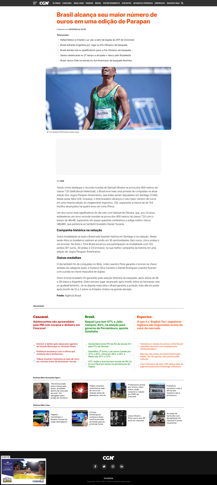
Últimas (56, 3)
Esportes (126, 3)
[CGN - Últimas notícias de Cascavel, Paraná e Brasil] (44, 3)
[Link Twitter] (104, 468)
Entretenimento (111, 3)
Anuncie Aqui (173, 3)
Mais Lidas (79, 3)
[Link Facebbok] (95, 468)
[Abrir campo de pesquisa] (182, 3)
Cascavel (67, 3)
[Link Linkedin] (121, 468)
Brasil (98, 3)
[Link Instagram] (112, 468)
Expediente (108, 478)
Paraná (89, 3)
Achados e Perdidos (143, 3)
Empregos (160, 3)
